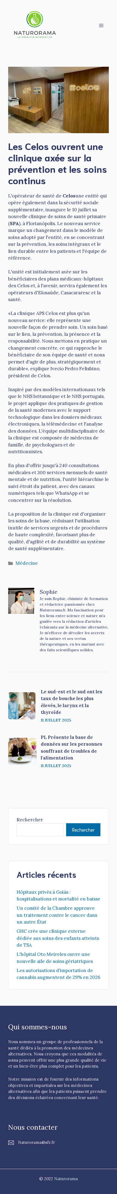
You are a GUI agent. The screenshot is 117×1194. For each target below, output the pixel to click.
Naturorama (66, 1178)
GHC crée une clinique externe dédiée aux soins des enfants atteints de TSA (58, 938)
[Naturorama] (35, 25)
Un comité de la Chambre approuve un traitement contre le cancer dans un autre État (57, 915)
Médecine (27, 563)
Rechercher (30, 820)
